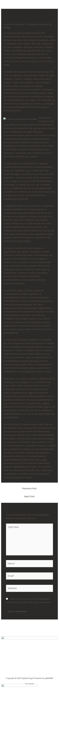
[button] (29, 674)
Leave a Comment (13, 24)
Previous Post (29, 488)
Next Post (29, 496)
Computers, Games (36, 24)
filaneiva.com (19, 223)
